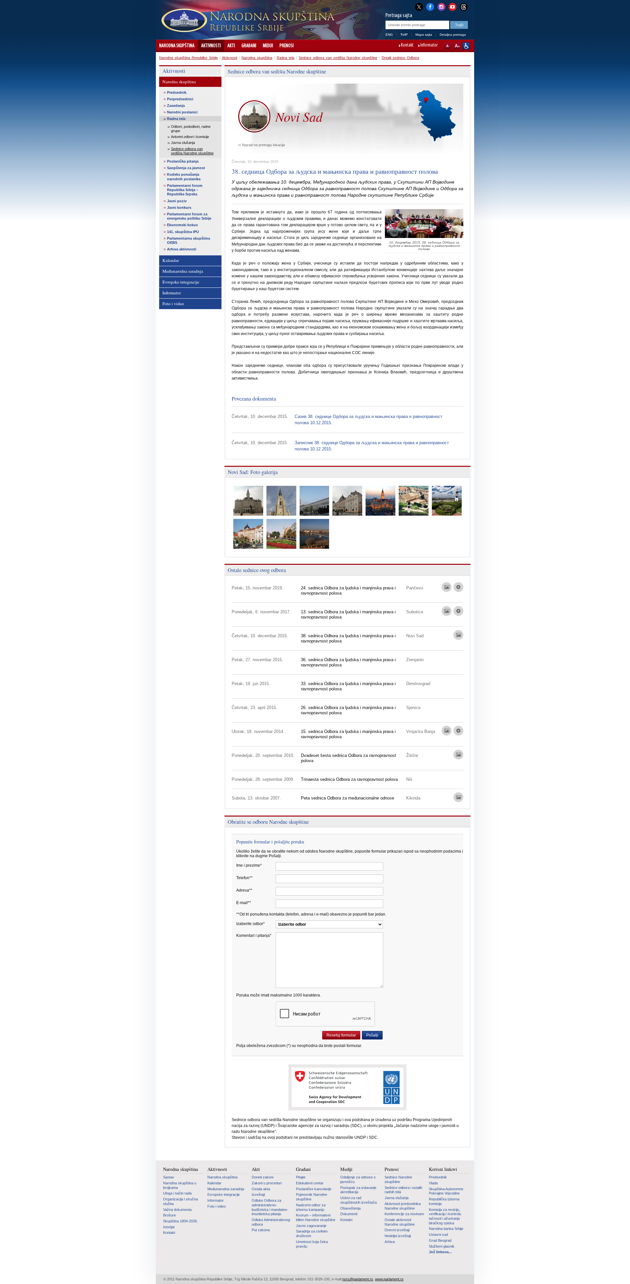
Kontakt (407, 45)
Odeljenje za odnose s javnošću (358, 1179)
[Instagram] (441, 6)
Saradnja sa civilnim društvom (311, 1233)
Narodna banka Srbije (446, 1229)
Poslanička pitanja (183, 161)
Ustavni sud (438, 1234)
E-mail (243, 902)
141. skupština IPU (183, 232)
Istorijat (169, 1227)
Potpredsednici (180, 99)
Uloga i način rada (177, 1193)
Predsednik (176, 92)
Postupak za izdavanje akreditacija (358, 1190)
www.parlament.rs (389, 1279)
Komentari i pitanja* (253, 935)
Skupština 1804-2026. (180, 1221)
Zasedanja (176, 106)
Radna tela (285, 58)
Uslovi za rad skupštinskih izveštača (358, 1200)
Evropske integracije (180, 282)
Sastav (168, 1177)
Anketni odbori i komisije (190, 137)
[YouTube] (452, 6)
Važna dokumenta (177, 1210)
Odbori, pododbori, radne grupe (191, 129)
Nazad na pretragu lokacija (263, 145)
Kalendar (170, 260)
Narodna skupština (177, 46)
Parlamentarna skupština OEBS (188, 240)
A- (448, 45)
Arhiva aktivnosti (181, 249)
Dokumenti (348, 1214)
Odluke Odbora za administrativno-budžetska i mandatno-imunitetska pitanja (270, 1207)
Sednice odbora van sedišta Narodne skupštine (338, 58)
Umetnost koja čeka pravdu (312, 1244)
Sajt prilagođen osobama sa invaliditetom (466, 45)
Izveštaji (258, 1194)
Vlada (433, 1183)
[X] (419, 6)
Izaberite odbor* (250, 923)
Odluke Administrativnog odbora (271, 1222)
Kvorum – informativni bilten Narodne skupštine (315, 1217)
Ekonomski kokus (182, 225)
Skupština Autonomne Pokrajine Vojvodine (446, 1191)
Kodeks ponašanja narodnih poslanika (183, 176)
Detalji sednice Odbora (400, 58)
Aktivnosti (211, 46)
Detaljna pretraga (453, 34)
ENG (389, 34)
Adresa (244, 890)
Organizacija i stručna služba (180, 1201)
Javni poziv (177, 201)
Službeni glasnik (441, 1246)
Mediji (268, 46)
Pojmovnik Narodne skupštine (311, 1197)
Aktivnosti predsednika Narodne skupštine (403, 1206)
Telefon (244, 878)
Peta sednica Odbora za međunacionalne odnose (347, 798)
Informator (429, 45)
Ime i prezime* (249, 865)
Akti (231, 46)
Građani (249, 46)
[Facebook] (430, 6)
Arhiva (390, 1242)
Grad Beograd (440, 1240)
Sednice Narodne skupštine (398, 1179)
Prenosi (287, 46)
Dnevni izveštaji (397, 1230)
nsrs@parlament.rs (357, 1279)
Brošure (169, 1215)
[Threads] (464, 6)
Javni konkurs (179, 207)
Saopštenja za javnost (186, 168)
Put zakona (261, 1230)
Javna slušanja (183, 143)
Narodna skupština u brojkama (179, 1185)
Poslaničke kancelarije (313, 1189)
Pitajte (300, 1177)
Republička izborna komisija (444, 1201)
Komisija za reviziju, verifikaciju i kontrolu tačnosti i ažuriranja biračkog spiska (445, 1216)
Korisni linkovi (443, 1169)
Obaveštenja (350, 1208)
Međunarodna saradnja (182, 271)
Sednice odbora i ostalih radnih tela (403, 1190)
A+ (457, 45)
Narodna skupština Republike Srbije (188, 58)
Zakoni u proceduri (267, 1183)
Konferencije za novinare (404, 1214)
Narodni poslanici (182, 112)
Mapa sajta (423, 34)
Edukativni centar (310, 1183)
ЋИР (404, 34)
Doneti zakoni (262, 1177)
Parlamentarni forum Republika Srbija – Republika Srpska (184, 190)
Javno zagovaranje (311, 1226)
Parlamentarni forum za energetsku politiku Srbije (189, 216)
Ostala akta (261, 1189)
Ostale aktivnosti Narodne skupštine (400, 1222)
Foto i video (173, 303)
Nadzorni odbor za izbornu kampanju (311, 1207)
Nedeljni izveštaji (398, 1236)
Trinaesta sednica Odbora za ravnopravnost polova (349, 779)
